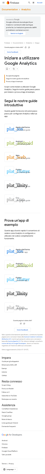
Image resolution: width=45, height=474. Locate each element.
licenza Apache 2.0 (14, 341)
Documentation (10, 9)
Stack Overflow (7, 412)
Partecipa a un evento (9, 399)
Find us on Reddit (8, 389)
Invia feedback (12, 52)
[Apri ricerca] (29, 2)
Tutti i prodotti (6, 455)
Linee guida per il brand (10, 423)
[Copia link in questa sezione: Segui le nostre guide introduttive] (25, 105)
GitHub (4, 375)
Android (4, 440)
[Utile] (25, 47)
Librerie (4, 372)
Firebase (7, 43)
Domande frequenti (9, 426)
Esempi (4, 368)
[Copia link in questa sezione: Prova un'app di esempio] (20, 225)
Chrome (4, 444)
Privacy (11, 464)
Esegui (37, 43)
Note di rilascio (7, 419)
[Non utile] (29, 47)
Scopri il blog (6, 385)
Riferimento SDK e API (9, 365)
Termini (4, 464)
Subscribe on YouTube (9, 396)
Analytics (26, 9)
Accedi (39, 3)
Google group (6, 416)
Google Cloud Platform (10, 451)
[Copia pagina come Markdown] (14, 69)
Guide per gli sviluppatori (10, 361)
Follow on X (6, 392)
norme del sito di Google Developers (14, 343)
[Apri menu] (3, 2)
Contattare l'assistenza (10, 409)
